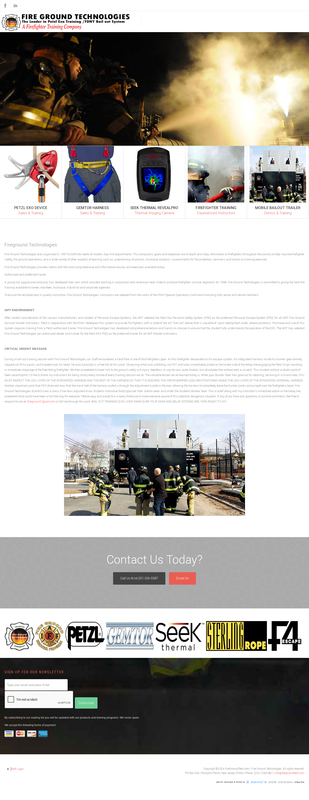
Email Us (182, 601)
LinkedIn (15, 5)
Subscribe (86, 726)
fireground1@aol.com (20, 423)
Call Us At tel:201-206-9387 (139, 601)
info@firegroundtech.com (289, 795)
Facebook (5, 5)
